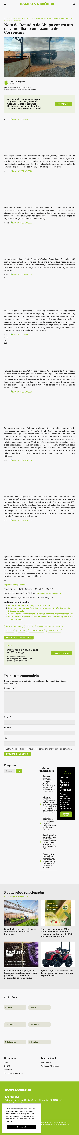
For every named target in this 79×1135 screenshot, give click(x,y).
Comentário (10, 688)
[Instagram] (10, 1103)
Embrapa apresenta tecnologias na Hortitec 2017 (30, 605)
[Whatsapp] (6, 1103)
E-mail (7, 727)
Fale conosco (46, 1062)
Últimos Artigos (15, 18)
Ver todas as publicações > (16, 897)
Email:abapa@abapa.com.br (49, 593)
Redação (12, 83)
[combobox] (9, 771)
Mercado (26, 18)
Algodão (17, 626)
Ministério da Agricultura (13, 1073)
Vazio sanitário (54, 631)
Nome (7, 717)
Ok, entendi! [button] (21, 1127)
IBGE (6, 1062)
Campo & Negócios (17, 82)
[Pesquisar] (19, 771)
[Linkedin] (21, 1103)
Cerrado (29, 626)
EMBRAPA (8, 1070)
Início (6, 18)
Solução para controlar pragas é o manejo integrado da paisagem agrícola (40, 614)
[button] (5, 4)
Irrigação (10, 631)
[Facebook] (13, 1103)
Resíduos (21, 631)
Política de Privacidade (50, 1066)
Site (6, 738)
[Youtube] (17, 1103)
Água (8, 626)
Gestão (58, 626)
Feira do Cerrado (44, 626)
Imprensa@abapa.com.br (15, 585)
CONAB (7, 1066)
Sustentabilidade (37, 631)
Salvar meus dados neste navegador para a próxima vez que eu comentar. (39, 749)
